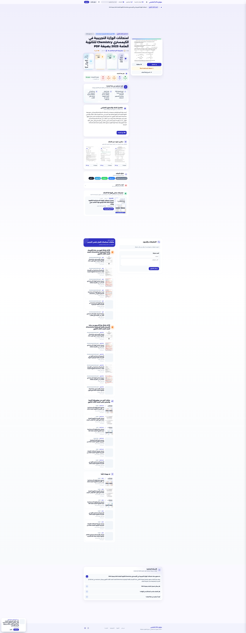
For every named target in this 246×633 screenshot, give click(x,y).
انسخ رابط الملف (145, 72)
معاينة (138, 64)
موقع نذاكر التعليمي (155, 2)
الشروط (117, 628)
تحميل (153, 64)
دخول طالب (93, 2)
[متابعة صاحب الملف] (106, 51)
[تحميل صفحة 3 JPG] (87, 148)
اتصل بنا (106, 628)
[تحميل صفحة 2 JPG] (101, 148)
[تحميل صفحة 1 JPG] (116, 148)
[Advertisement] (123, 20)
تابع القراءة (121, 132)
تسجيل (86, 2)
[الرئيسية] (146, 2)
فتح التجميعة (107, 208)
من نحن (123, 628)
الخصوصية (112, 628)
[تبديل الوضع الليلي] (99, 2)
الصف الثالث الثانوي (153, 7)
